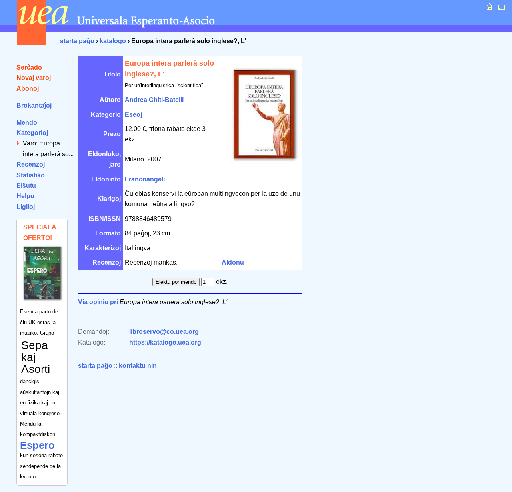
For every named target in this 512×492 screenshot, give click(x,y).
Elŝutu (26, 185)
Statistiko (30, 175)
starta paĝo (77, 41)
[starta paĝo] (488, 8)
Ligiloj (25, 206)
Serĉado (29, 67)
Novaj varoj (33, 77)
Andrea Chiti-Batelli (154, 99)
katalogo (113, 41)
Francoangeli (145, 179)
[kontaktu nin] (500, 8)
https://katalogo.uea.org (165, 342)
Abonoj (27, 88)
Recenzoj (30, 164)
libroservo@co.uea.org (164, 331)
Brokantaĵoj (34, 105)
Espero (37, 445)
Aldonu (233, 262)
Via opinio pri (98, 302)
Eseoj (133, 114)
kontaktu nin (138, 365)
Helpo (25, 196)
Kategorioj (32, 132)
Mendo (26, 122)
